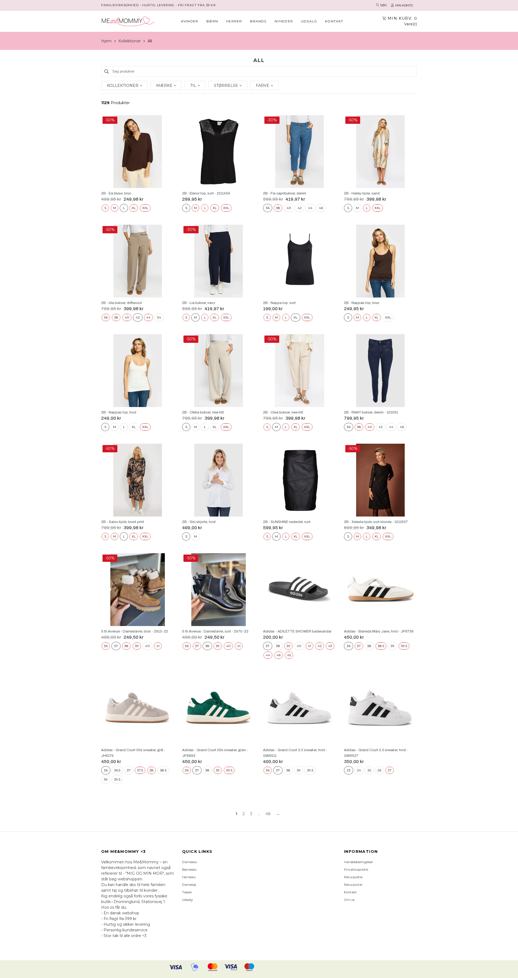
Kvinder (189, 21)
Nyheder (284, 21)
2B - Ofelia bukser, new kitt (203, 412)
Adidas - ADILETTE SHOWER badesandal (297, 631)
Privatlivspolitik (356, 869)
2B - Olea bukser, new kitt (283, 412)
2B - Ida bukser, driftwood (121, 303)
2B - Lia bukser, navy (198, 303)
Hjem (106, 41)
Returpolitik (353, 877)
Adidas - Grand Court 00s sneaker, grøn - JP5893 (215, 753)
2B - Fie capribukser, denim (284, 193)
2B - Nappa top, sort (279, 303)
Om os (349, 900)
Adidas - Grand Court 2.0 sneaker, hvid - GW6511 (295, 753)
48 (268, 813)
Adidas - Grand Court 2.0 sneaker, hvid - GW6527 (376, 753)
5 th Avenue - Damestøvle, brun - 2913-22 (134, 631)
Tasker (187, 892)
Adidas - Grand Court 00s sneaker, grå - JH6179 (133, 753)
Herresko (189, 877)
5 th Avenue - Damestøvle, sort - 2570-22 (215, 631)
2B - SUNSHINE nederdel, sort (287, 522)
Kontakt (334, 21)
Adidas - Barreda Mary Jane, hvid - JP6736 (379, 631)
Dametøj (189, 885)
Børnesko (189, 869)
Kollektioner (129, 41)
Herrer (234, 21)
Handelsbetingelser (358, 862)
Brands (258, 21)
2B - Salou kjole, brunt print (122, 522)
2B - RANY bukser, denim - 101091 (371, 412)
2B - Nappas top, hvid (118, 412)
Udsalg (309, 21)
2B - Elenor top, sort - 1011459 (206, 193)
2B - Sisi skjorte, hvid (199, 522)
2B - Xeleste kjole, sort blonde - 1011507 (376, 522)
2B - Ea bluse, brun (116, 193)
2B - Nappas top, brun (361, 303)
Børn (212, 21)
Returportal (353, 885)
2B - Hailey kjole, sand (362, 193)
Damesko (189, 862)
